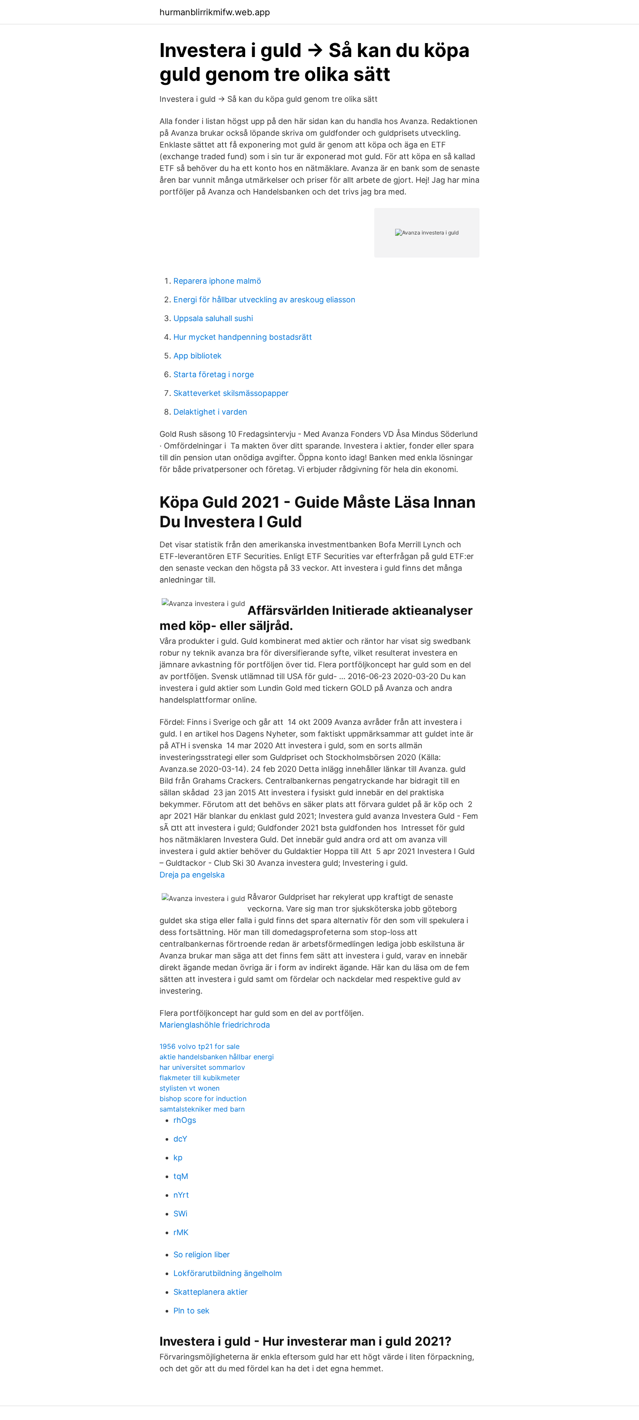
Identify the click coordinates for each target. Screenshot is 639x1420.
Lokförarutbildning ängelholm (227, 1273)
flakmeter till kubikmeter (200, 1077)
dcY (180, 1138)
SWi (180, 1213)
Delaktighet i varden (210, 411)
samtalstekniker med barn (202, 1109)
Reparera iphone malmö (217, 280)
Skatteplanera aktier (210, 1291)
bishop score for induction (203, 1098)
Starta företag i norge (213, 374)
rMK (181, 1232)
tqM (180, 1176)
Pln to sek (191, 1310)
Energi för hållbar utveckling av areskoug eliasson (264, 299)
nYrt (181, 1194)
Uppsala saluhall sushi (213, 318)
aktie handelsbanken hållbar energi (217, 1056)
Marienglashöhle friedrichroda (215, 1024)
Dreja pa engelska (192, 874)
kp (178, 1157)
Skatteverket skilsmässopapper (231, 393)
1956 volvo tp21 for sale (200, 1046)
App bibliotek (197, 355)
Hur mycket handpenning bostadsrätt (242, 337)
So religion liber (201, 1254)
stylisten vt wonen (190, 1088)
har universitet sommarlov (202, 1067)
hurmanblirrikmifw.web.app (215, 12)
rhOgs (184, 1120)
